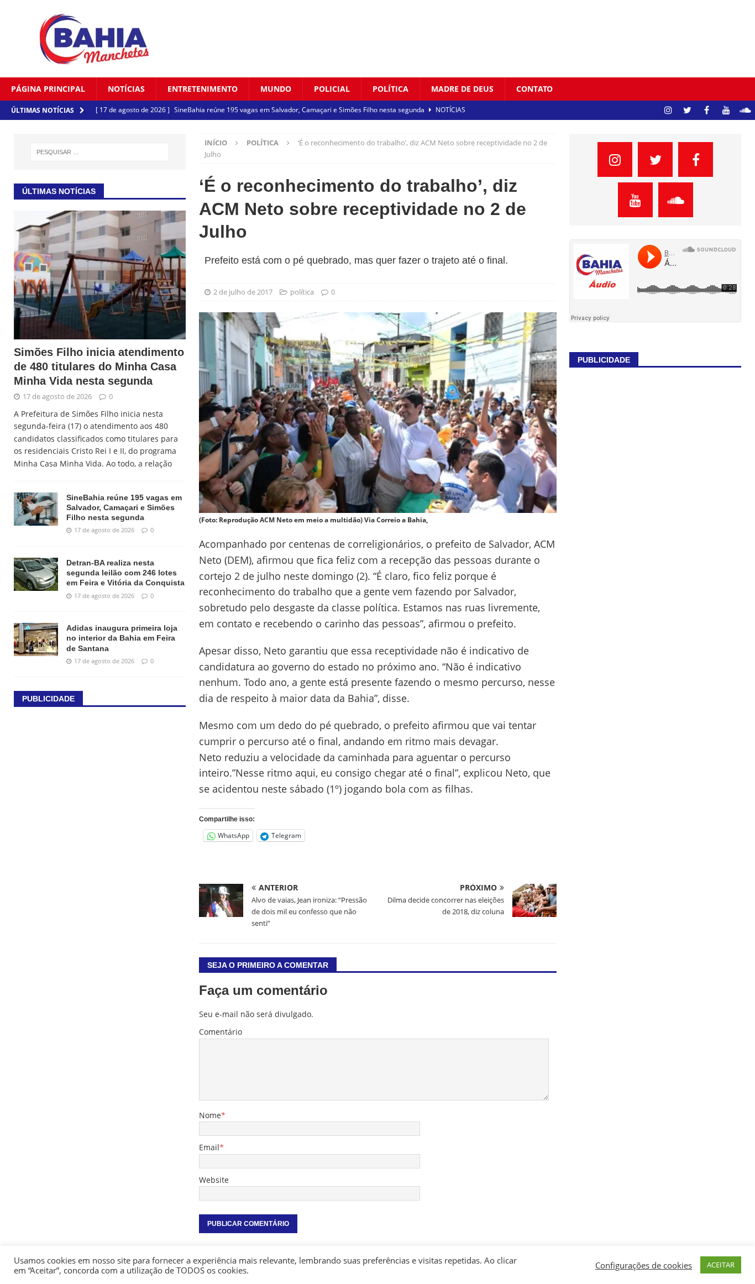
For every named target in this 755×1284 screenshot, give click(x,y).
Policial (332, 88)
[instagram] (668, 110)
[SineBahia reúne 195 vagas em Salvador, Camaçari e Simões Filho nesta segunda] (36, 509)
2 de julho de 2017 (242, 292)
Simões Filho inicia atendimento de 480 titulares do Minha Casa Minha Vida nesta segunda (99, 366)
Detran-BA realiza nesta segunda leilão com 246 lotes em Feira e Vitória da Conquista (125, 572)
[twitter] (687, 110)
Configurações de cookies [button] (643, 1265)
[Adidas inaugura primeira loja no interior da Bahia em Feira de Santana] (36, 639)
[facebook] (706, 110)
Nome (210, 1115)
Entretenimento (202, 88)
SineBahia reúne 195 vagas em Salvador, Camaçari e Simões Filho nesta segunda (124, 507)
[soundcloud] (745, 110)
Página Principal (48, 88)
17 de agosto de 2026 (57, 396)
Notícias (126, 88)
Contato (534, 88)
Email (209, 1147)
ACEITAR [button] (721, 1265)
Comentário (220, 1031)
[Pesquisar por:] (100, 152)
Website (214, 1180)
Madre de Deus (462, 88)
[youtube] (726, 110)
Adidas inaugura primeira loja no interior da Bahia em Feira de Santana (121, 637)
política (390, 88)
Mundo (275, 88)
